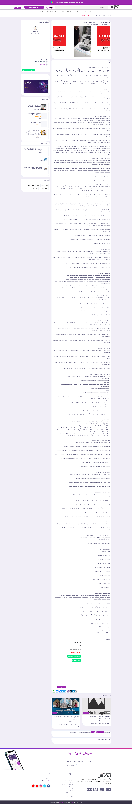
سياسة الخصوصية (69, 781)
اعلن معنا (71, 787)
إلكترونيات (104, 15)
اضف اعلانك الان (33, 7)
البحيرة (29, 185)
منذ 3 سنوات (88, 24)
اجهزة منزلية (97, 15)
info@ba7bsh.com (44, 781)
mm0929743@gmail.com (40, 61)
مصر (49, 7)
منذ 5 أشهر (106, 720)
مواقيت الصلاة (49, 11)
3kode (72, 802)
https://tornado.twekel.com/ (103, 633)
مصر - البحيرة (96, 24)
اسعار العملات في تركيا (67, 11)
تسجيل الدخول (17, 7)
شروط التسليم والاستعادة (67, 785)
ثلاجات (38, 185)
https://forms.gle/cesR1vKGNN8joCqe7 (101, 627)
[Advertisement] (81, 673)
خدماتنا (71, 783)
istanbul (46, 779)
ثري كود (61, 802)
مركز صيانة (84, 150)
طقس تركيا (57, 11)
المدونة (77, 11)
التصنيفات (84, 11)
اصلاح (42, 185)
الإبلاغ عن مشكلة (62, 687)
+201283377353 (76, 660)
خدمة (47, 185)
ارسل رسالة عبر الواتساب (73, 656)
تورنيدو (33, 185)
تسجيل (93, 732)
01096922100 (45, 188)
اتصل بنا (42, 11)
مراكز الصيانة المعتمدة (80, 204)
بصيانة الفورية (83, 307)
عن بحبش (71, 779)
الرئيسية (90, 11)
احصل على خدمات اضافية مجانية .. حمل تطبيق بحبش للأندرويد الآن (69, 2)
